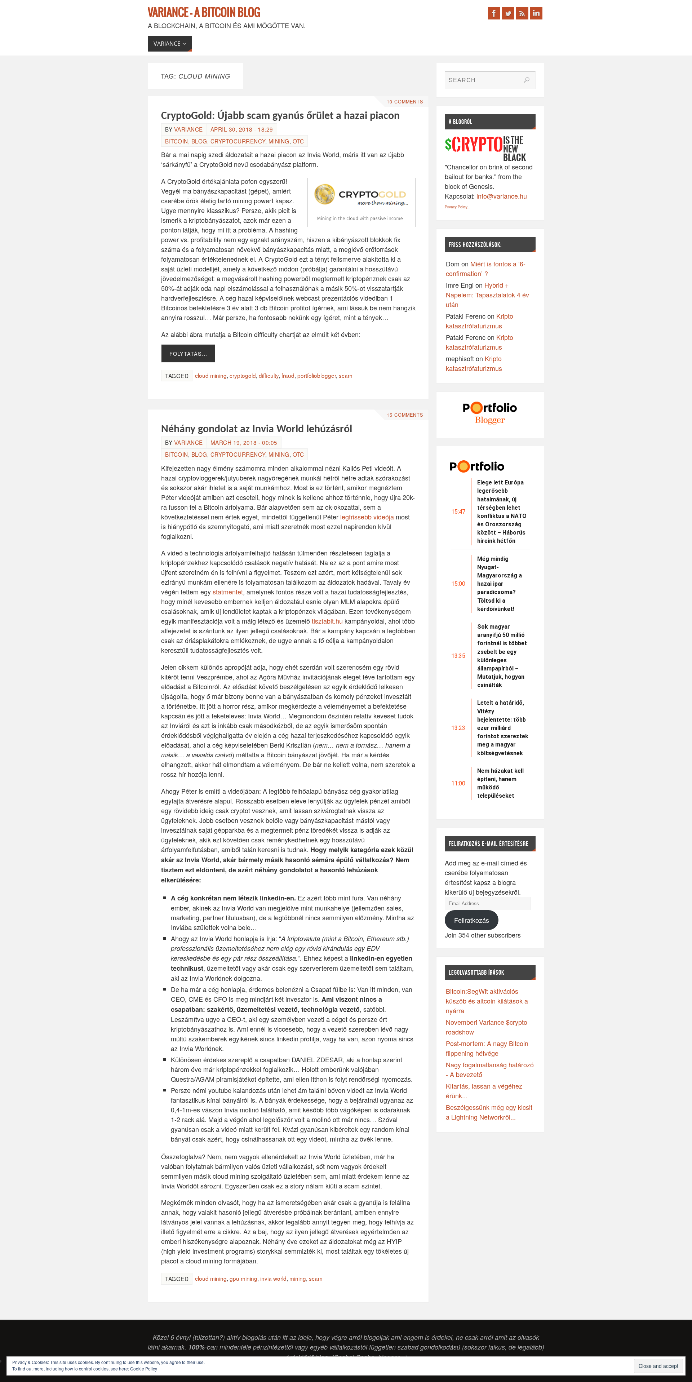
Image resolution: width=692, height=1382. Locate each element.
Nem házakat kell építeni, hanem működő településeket (500, 783)
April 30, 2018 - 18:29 (241, 129)
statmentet (228, 591)
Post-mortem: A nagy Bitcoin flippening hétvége (487, 1048)
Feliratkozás (471, 920)
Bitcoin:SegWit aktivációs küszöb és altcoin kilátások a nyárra (487, 1000)
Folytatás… (188, 353)
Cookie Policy (143, 1368)
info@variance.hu (501, 195)
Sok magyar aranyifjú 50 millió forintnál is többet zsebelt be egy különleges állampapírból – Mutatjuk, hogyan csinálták (502, 655)
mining (279, 141)
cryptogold (243, 375)
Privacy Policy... (457, 206)
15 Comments (405, 415)
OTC (298, 141)
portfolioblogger (316, 375)
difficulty (269, 375)
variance (188, 129)
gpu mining (243, 1278)
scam (345, 375)
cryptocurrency (237, 141)
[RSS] (522, 13)
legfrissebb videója (367, 516)
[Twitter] (508, 13)
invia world (273, 1278)
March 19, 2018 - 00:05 (244, 442)
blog (199, 141)
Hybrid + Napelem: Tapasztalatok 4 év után (487, 294)
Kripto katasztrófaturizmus (479, 320)
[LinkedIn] (536, 13)
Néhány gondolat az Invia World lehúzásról (256, 429)
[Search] (526, 80)
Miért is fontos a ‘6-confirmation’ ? (485, 268)
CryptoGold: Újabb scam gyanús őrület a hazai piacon (280, 116)
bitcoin (176, 141)
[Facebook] (494, 13)
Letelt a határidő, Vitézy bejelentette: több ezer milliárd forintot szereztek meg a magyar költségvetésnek (502, 727)
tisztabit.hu (327, 620)
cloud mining (211, 375)
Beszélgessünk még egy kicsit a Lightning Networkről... (489, 1111)
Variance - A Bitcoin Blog (204, 13)
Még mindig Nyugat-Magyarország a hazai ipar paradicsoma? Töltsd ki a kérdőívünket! (499, 583)
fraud (287, 375)
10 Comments (405, 101)
